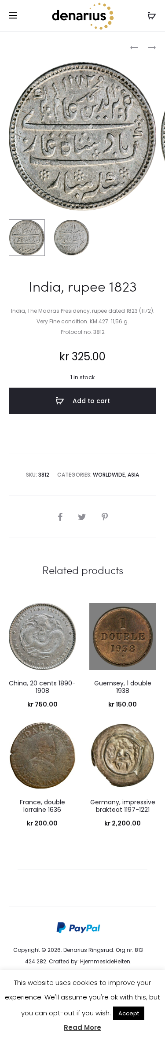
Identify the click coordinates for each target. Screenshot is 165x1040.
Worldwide (48, 46)
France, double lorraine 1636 (42, 806)
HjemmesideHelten (105, 961)
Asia (133, 474)
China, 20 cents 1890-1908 (42, 687)
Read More (82, 1027)
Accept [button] (128, 1013)
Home (17, 46)
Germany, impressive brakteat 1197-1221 (122, 806)
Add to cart (90, 400)
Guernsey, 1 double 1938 (122, 687)
